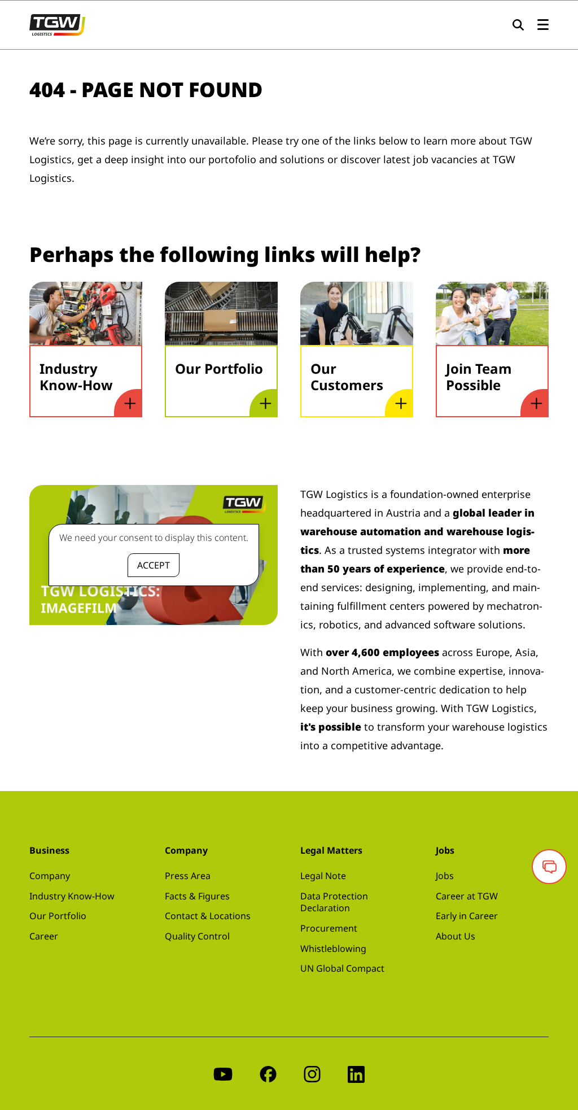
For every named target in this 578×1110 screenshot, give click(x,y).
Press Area (188, 875)
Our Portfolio (57, 916)
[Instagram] (312, 1073)
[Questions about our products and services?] (549, 866)
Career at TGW (467, 896)
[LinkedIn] (356, 1073)
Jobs (445, 875)
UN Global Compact (342, 968)
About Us (455, 936)
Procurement (328, 928)
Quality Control (197, 936)
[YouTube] (223, 1073)
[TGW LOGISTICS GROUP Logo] (57, 23)
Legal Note (323, 875)
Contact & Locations (208, 916)
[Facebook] (268, 1073)
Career (43, 936)
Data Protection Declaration (334, 902)
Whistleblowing (333, 948)
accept (153, 565)
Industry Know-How (72, 896)
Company (49, 875)
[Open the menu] (543, 25)
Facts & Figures (197, 896)
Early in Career (467, 916)
